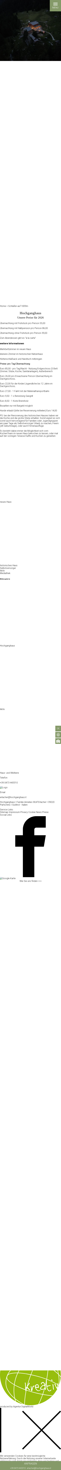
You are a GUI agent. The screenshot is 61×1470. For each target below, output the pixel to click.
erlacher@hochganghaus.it (39, 1468)
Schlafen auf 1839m (18, 306)
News (39, 812)
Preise (45, 812)
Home (3, 306)
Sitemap (4, 812)
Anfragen (30, 1463)
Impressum (14, 812)
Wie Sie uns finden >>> (31, 881)
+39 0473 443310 (18, 1468)
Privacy (24, 812)
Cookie (31, 812)
